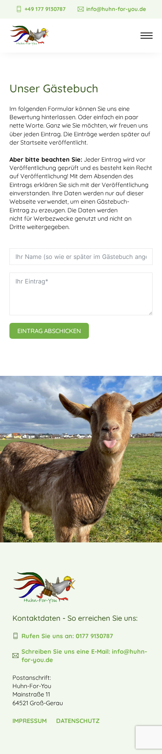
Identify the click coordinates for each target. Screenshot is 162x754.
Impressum (29, 720)
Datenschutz (78, 720)
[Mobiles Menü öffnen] (147, 36)
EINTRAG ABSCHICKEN (49, 331)
